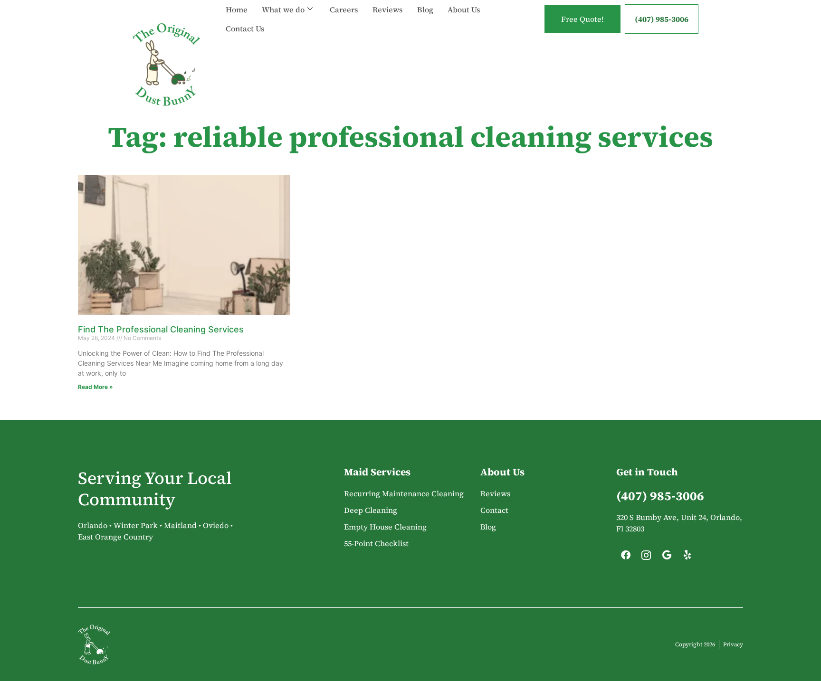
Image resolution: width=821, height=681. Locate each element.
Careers (344, 9)
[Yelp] (687, 557)
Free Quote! (582, 19)
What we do (283, 9)
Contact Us (245, 28)
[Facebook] (626, 557)
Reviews (387, 9)
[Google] (666, 557)
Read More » (95, 386)
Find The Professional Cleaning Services (161, 329)
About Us (464, 9)
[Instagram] (646, 557)
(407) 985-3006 (661, 19)
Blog (425, 9)
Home (237, 9)
